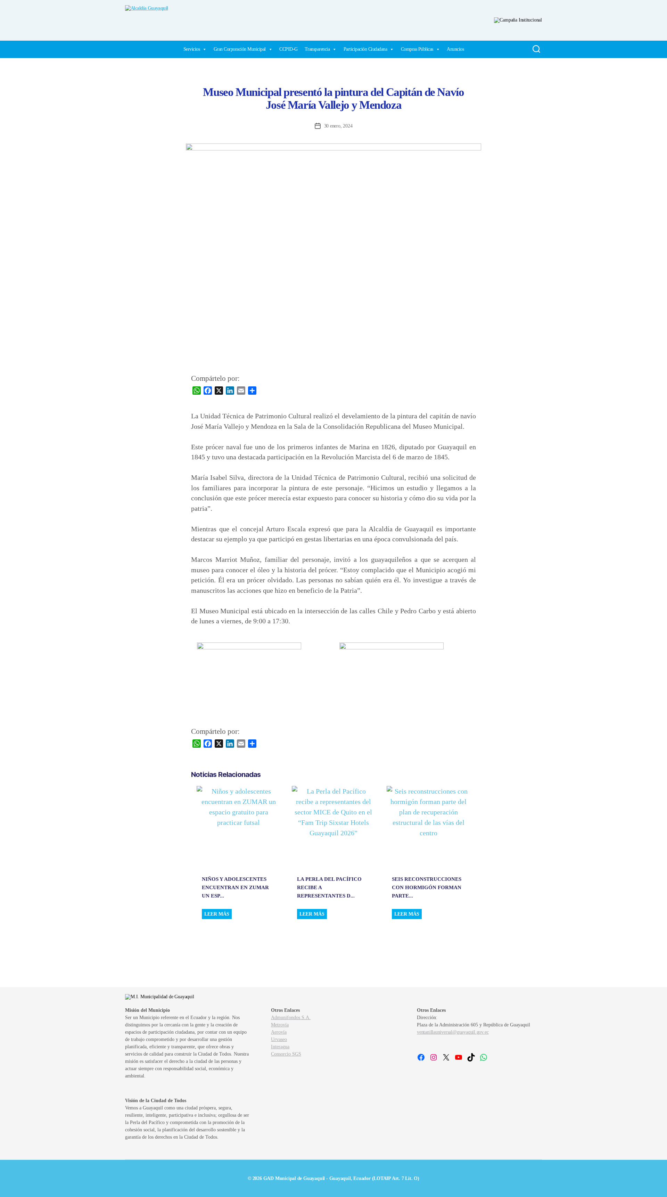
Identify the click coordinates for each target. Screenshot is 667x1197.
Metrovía (280, 1024)
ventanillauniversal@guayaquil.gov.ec (452, 1032)
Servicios (191, 49)
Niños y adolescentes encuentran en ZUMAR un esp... (235, 887)
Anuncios (455, 49)
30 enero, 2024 (338, 126)
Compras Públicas (417, 49)
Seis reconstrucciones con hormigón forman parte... (426, 887)
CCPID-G (288, 49)
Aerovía (279, 1032)
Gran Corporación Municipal (240, 49)
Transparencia (317, 49)
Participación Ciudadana (365, 49)
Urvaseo (279, 1039)
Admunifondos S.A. (291, 1017)
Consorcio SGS (286, 1054)
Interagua (280, 1046)
